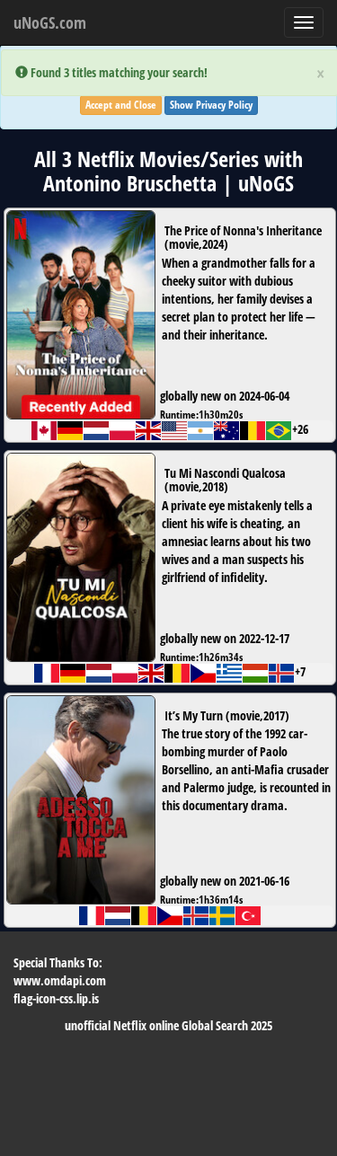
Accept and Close (120, 104)
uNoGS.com (49, 22)
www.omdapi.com (59, 980)
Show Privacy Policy (211, 104)
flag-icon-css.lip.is (56, 998)
